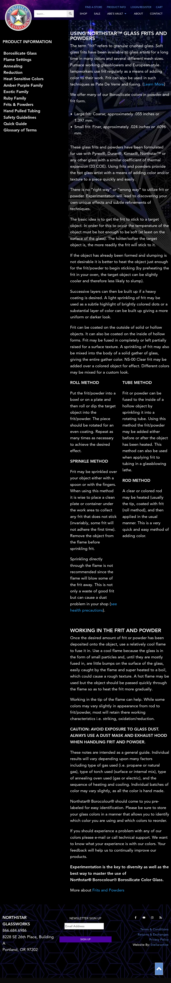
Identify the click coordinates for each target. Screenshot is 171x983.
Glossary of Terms (20, 130)
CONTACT (156, 13)
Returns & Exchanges (153, 934)
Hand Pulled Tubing (22, 110)
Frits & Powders (18, 104)
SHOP (83, 13)
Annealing (13, 66)
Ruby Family (15, 98)
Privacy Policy (158, 939)
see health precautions (93, 607)
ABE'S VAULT (115, 13)
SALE (97, 13)
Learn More (154, 84)
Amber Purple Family (23, 85)
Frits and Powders (108, 890)
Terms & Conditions (154, 929)
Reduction (13, 72)
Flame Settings (17, 59)
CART (159, 7)
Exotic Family (16, 91)
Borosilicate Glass (20, 53)
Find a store (93, 7)
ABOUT (138, 13)
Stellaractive (159, 945)
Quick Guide (15, 123)
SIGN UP (85, 939)
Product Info (116, 7)
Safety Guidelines (20, 117)
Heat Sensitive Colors (24, 78)
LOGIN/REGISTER (141, 7)
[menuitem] (55, 13)
